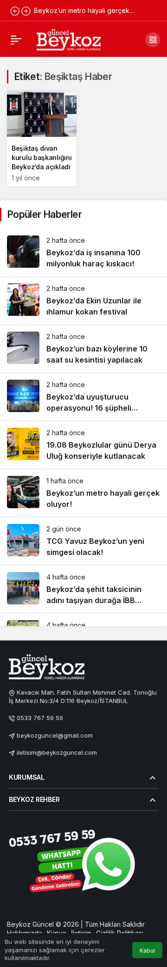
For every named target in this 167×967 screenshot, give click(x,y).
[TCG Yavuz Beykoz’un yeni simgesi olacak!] (83, 541)
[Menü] (16, 40)
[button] (152, 39)
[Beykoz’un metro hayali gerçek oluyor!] (83, 493)
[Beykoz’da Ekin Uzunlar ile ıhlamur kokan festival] (83, 300)
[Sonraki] (26, 10)
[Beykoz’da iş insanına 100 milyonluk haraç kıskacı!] (83, 252)
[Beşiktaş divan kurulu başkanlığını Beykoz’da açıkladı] (42, 138)
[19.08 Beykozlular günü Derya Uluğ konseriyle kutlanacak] (83, 444)
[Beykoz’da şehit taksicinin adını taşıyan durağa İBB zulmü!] (83, 589)
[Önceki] (14, 10)
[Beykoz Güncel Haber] (69, 38)
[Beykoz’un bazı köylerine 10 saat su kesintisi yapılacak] (83, 348)
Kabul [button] (147, 950)
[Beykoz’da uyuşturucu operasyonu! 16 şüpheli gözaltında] (83, 396)
